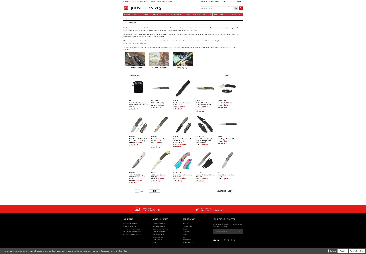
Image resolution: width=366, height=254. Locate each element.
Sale (221, 14)
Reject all (343, 251)
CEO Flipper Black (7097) (226, 139)
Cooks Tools (146, 14)
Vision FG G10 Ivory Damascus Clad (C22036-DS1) (137, 176)
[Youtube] (232, 240)
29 (160, 181)
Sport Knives (197, 14)
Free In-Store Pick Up (129, 226)
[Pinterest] (235, 240)
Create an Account (143, 1)
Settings (333, 251)
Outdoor (187, 14)
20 (160, 147)
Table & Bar (157, 14)
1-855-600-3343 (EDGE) (133, 229)
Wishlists (227, 1)
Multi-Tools (207, 14)
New (226, 14)
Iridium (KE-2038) (157, 103)
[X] (228, 240)
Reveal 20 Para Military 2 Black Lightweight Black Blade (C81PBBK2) (203, 140)
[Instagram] (225, 240)
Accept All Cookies (356, 251)
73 (226, 143)
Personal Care (176, 14)
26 (160, 107)
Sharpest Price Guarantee (160, 229)
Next (154, 191)
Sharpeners (136, 14)
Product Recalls (157, 239)
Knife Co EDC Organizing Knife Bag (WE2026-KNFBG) (138, 103)
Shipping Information (159, 223)
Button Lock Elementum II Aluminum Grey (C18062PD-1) (182, 140)
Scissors (166, 14)
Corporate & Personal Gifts (164, 1)
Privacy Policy (122, 251)
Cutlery (127, 14)
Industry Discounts (158, 234)
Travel (216, 14)
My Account (128, 1)
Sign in (134, 1)
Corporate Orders (158, 237)
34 (226, 107)
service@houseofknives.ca (133, 231)
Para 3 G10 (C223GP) (225, 103)
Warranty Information (159, 231)
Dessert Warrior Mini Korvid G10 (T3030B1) (182, 175)
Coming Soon (235, 14)
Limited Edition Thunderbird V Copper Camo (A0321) (205, 103)
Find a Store (152, 1)
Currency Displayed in (211, 1)
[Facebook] (222, 240)
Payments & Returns (159, 226)
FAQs (154, 242)
